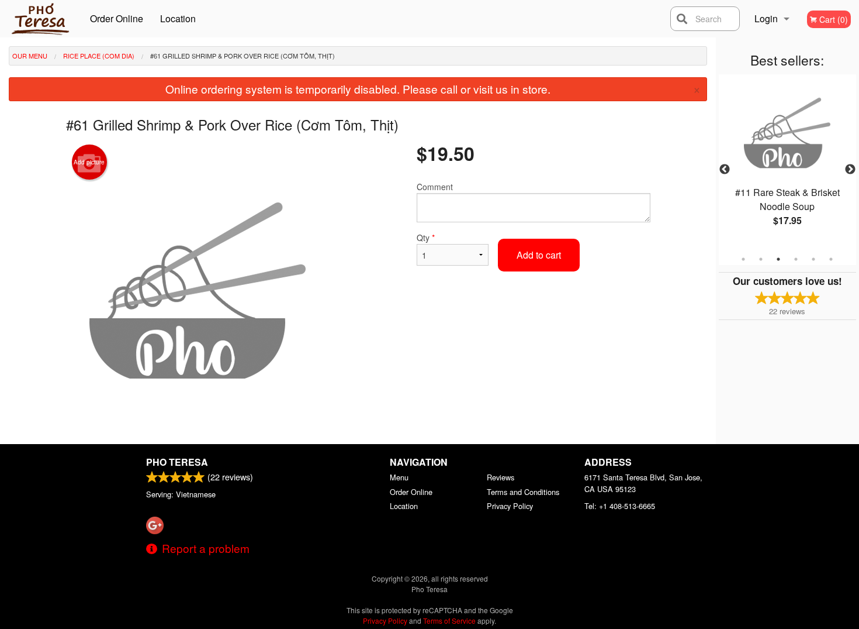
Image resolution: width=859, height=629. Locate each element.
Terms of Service (449, 620)
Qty (426, 237)
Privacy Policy (510, 505)
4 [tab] (796, 259)
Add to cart (539, 255)
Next (850, 170)
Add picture (89, 162)
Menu (399, 477)
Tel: (619, 505)
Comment (435, 187)
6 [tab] (831, 259)
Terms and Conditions (523, 491)
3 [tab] (778, 259)
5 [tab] (813, 259)
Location (178, 18)
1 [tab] (743, 259)
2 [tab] (761, 259)
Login (766, 18)
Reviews (500, 477)
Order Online (116, 18)
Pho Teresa (177, 462)
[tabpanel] (787, 162)
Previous (724, 170)
